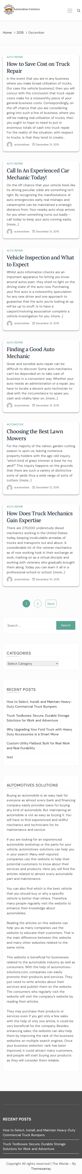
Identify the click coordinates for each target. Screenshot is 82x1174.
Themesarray (41, 1168)
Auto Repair (15, 57)
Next (51, 604)
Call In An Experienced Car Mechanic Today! (38, 174)
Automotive (15, 424)
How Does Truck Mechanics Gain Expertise (39, 517)
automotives (21, 144)
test (10, 757)
